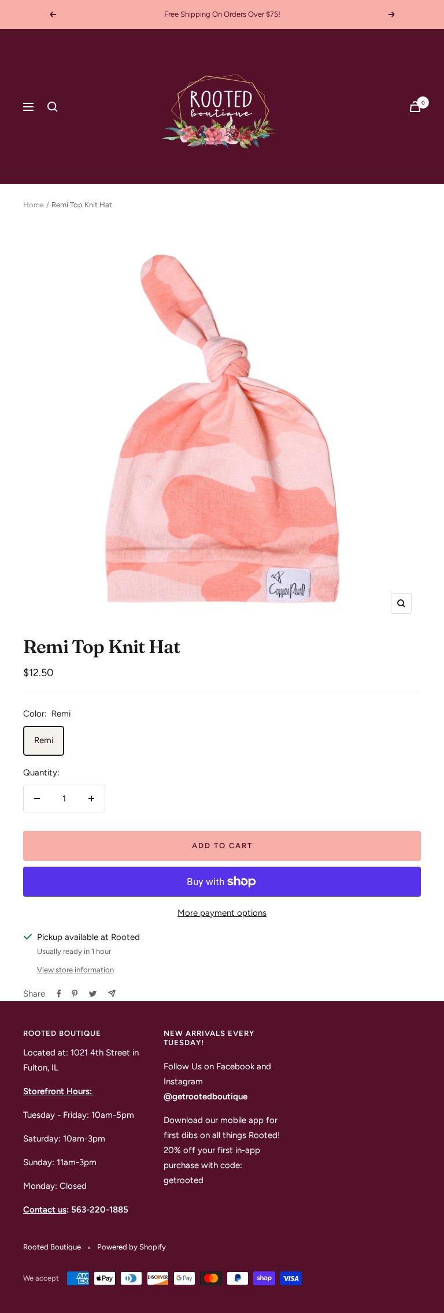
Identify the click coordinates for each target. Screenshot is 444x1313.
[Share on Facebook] (59, 994)
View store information (75, 969)
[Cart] (415, 106)
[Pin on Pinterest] (74, 994)
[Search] (52, 107)
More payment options (222, 913)
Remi (43, 740)
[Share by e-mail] (112, 993)
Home (33, 204)
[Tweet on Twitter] (93, 994)
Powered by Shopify (131, 1247)
